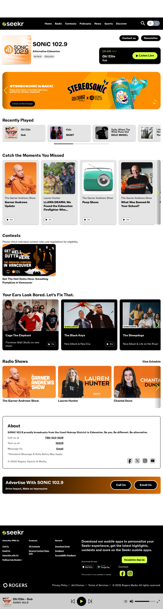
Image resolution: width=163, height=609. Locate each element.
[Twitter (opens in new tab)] (137, 460)
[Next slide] (157, 192)
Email (59, 449)
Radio (58, 23)
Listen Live (146, 55)
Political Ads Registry (12, 560)
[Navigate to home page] (13, 24)
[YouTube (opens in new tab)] (152, 460)
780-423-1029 (54, 438)
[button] (28, 601)
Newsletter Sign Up (134, 559)
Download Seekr (62, 546)
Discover (121, 23)
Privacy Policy (59, 585)
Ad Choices (77, 585)
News (97, 23)
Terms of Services (98, 585)
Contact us (129, 38)
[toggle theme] (153, 23)
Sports (108, 23)
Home (48, 23)
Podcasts (85, 23)
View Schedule (151, 361)
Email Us (146, 485)
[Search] (143, 23)
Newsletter (151, 38)
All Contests (34, 546)
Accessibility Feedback (65, 555)
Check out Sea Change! (22, 103)
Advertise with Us (10, 555)
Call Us (121, 485)
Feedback (59, 551)
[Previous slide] (5, 90)
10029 (59, 443)
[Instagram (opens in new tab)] (145, 460)
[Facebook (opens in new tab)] (129, 460)
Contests (70, 23)
